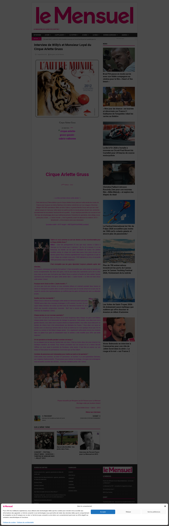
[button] (165, 506)
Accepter (103, 512)
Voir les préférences (153, 512)
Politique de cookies (9, 522)
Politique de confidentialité (25, 522)
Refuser (128, 512)
